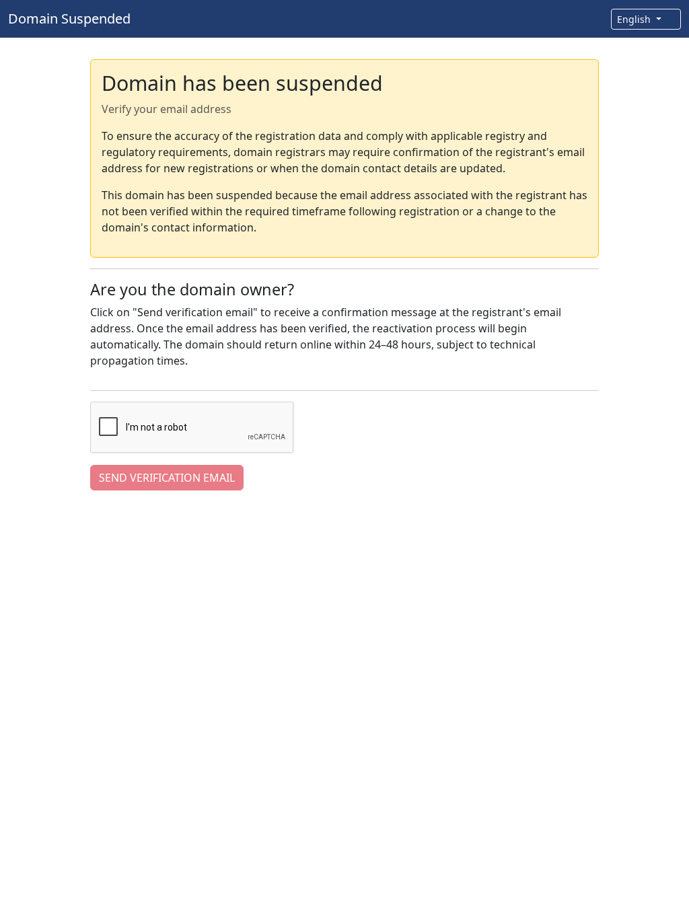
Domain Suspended (69, 18)
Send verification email (167, 477)
